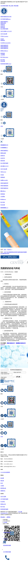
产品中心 (4, 36)
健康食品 (12, 252)
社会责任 (6, 42)
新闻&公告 (4, 50)
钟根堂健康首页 (6, 16)
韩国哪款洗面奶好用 (21, 343)
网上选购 (11, 5)
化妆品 (2, 38)
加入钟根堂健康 (4, 28)
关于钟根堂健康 (6, 19)
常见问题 (3, 61)
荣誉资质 (3, 27)
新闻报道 (3, 53)
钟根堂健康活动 (4, 48)
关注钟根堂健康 (4, 5)
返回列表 (3, 344)
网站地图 (16, 5)
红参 (2, 483)
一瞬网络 (8, 517)
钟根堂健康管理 (4, 45)
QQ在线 (5, 522)
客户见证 (4, 57)
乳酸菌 (25, 252)
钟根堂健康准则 (4, 46)
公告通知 (3, 54)
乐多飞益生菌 (4, 33)
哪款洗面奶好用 (11, 343)
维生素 (2, 480)
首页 (5, 249)
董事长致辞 (3, 23)
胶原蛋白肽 (3, 488)
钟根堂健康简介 (4, 21)
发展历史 (3, 24)
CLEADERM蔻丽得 (5, 472)
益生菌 (2, 253)
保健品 (21, 252)
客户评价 (3, 59)
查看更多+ (3, 490)
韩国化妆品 (6, 253)
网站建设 (3, 517)
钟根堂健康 (17, 252)
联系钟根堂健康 (6, 63)
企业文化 (3, 25)
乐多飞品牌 (6, 31)
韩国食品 (3, 40)
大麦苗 (2, 485)
